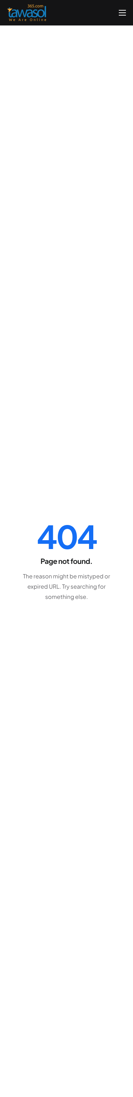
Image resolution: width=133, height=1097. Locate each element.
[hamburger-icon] (122, 13)
